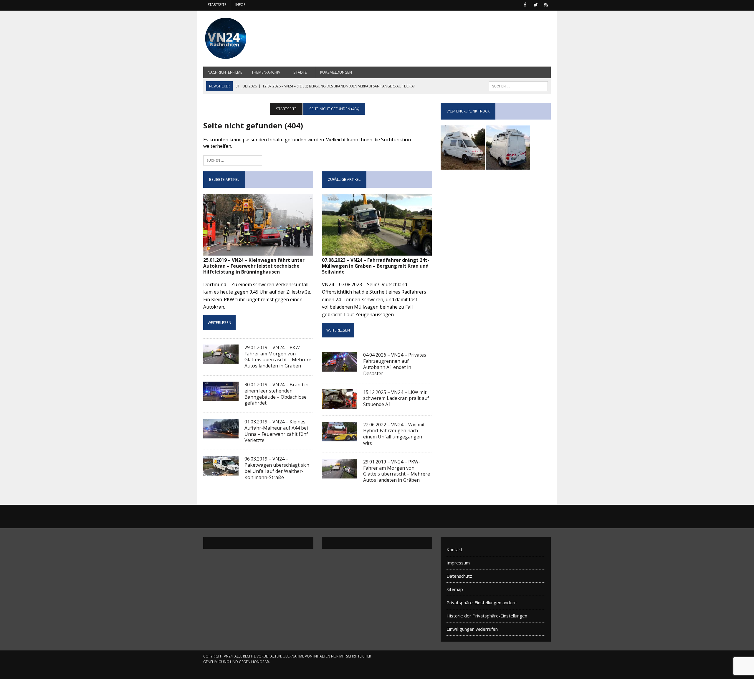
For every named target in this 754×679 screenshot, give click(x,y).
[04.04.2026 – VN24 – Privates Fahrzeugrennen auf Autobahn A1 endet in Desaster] (339, 368)
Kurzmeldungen (336, 72)
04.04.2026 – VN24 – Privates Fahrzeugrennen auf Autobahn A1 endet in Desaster (394, 364)
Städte (300, 72)
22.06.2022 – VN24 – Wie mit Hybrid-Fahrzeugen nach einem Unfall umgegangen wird (394, 433)
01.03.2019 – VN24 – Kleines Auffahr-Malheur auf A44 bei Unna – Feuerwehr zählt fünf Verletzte (276, 430)
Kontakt (454, 549)
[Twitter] (535, 4)
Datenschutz (459, 576)
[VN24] (258, 38)
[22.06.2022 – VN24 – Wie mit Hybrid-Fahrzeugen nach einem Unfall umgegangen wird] (339, 437)
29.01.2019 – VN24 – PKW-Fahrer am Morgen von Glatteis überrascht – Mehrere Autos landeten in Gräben (277, 356)
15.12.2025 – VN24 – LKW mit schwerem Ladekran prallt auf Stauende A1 (396, 398)
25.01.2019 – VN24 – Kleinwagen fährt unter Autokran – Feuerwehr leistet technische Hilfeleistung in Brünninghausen (254, 266)
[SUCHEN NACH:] (518, 85)
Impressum (458, 563)
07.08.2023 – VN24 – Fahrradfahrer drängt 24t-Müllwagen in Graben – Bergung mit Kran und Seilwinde (375, 266)
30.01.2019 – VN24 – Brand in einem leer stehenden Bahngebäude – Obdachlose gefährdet (276, 393)
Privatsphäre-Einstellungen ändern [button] (482, 602)
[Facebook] (525, 4)
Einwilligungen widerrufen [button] (472, 629)
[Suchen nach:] (232, 159)
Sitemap (455, 589)
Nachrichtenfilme (225, 72)
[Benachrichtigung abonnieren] (546, 4)
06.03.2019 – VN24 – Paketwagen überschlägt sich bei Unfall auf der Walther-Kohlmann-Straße (276, 468)
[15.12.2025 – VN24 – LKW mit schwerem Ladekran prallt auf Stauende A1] (339, 405)
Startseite (217, 4)
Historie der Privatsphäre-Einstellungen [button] (487, 616)
